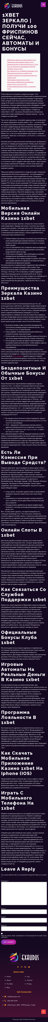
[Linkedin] (25, 967)
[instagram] (21, 967)
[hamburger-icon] (43, 4)
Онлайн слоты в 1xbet (15, 69)
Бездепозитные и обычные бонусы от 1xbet (22, 64)
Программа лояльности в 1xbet (18, 80)
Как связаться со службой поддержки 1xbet (22, 71)
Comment (5, 881)
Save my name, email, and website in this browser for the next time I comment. (24, 936)
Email (3, 917)
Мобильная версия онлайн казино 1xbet (21, 60)
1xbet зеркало (17, 356)
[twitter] (29, 967)
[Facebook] (18, 967)
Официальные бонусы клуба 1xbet (19, 73)
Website (4, 925)
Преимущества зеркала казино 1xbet (20, 62)
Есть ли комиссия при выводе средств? (21, 66)
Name (3, 908)
